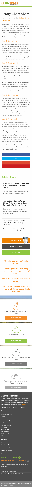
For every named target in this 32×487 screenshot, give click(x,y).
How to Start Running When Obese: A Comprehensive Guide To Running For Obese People (15, 203)
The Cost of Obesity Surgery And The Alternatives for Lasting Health (16, 185)
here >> (24, 404)
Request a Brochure (6, 453)
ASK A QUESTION (16, 246)
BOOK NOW (16, 252)
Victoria (3, 416)
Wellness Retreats (5, 436)
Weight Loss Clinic (6, 433)
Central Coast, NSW (6, 414)
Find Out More (16, 318)
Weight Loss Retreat (6, 423)
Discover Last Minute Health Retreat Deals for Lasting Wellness (14, 223)
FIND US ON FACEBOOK (9, 457)
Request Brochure (16, 364)
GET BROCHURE (16, 240)
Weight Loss (6, 20)
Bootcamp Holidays (6, 425)
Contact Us (4, 407)
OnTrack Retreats (24, 18)
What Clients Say (5, 447)
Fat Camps (4, 427)
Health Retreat (5, 429)
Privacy (23, 407)
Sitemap (14, 407)
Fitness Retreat (5, 431)
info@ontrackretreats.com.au (14, 461)
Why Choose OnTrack (7, 445)
